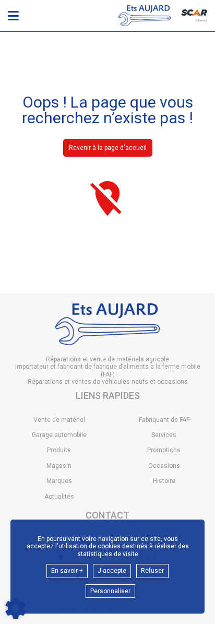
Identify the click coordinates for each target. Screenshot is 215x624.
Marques (59, 481)
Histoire (164, 481)
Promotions (164, 450)
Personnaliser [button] (110, 591)
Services (163, 435)
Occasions (164, 465)
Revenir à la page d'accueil (108, 147)
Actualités (59, 496)
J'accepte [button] (112, 570)
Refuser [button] (152, 570)
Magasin (58, 465)
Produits (59, 450)
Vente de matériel (59, 419)
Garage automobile (59, 435)
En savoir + (67, 570)
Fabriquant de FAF (164, 419)
